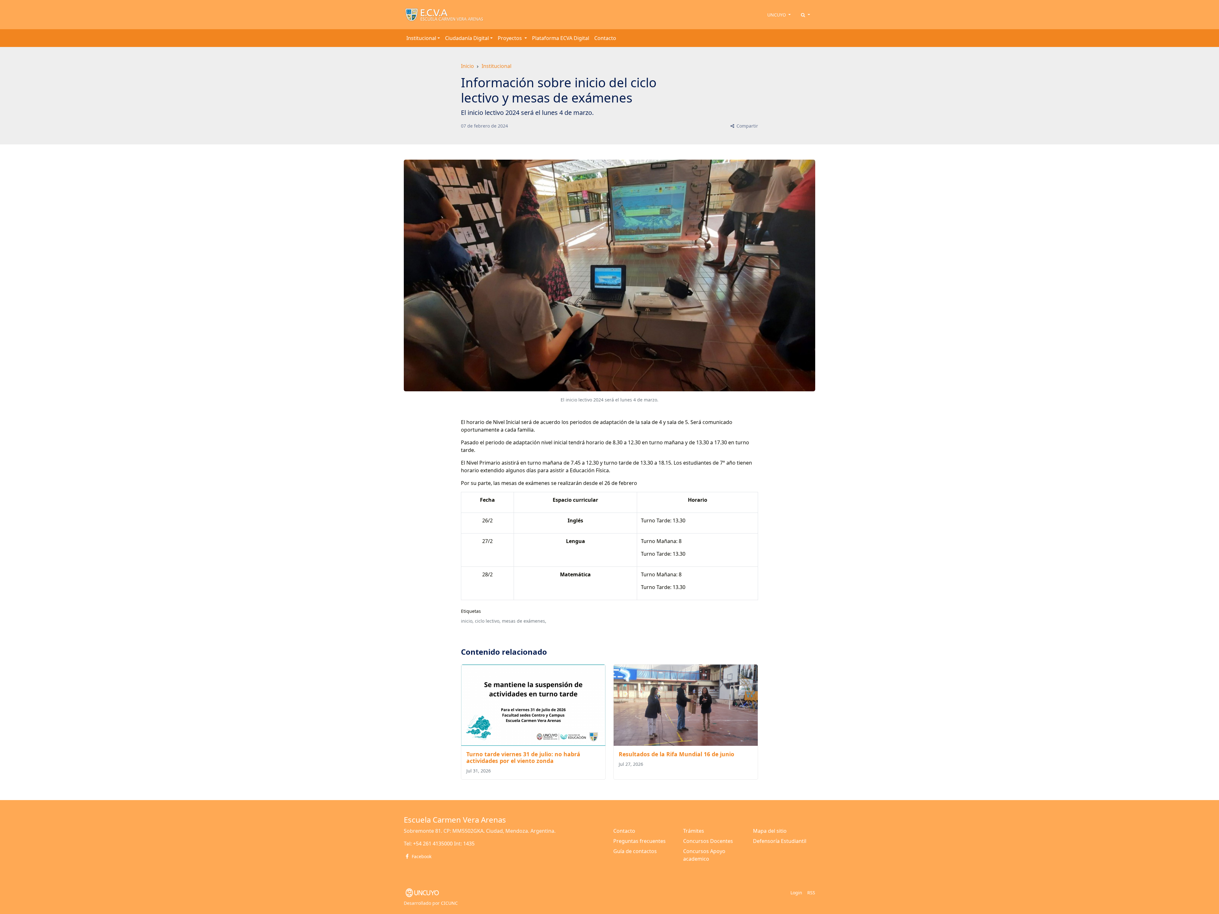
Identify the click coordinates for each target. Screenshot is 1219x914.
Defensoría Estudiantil (779, 841)
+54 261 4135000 (433, 843)
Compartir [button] (746, 126)
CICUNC (449, 903)
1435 (469, 843)
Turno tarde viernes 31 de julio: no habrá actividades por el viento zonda (523, 757)
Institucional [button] (421, 38)
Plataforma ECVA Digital (560, 38)
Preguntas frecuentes (639, 841)
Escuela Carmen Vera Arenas (455, 819)
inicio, (467, 621)
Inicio (467, 66)
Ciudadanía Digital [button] (467, 38)
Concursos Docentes (708, 841)
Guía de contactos (635, 851)
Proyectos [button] (510, 38)
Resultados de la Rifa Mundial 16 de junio (676, 754)
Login (796, 893)
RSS (811, 893)
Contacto (605, 38)
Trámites (693, 830)
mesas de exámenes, (524, 621)
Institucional (496, 66)
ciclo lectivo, (488, 621)
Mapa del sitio (770, 830)
